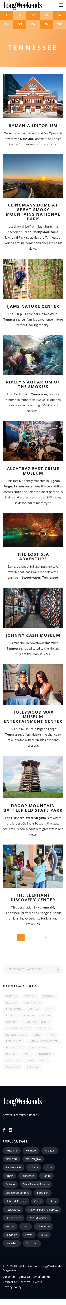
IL (7, 15)
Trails (26, 1054)
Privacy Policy (12, 1287)
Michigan (48, 996)
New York (11, 1002)
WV (59, 24)
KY (33, 15)
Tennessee (28, 1015)
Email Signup (42, 1276)
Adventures (44, 1054)
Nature (46, 1015)
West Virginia (32, 1002)
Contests (25, 1276)
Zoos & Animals (39, 1047)
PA (33, 24)
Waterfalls (12, 1066)
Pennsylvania (14, 1009)
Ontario (11, 1021)
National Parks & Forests (43, 1041)
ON (20, 24)
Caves (30, 1060)
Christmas (33, 1066)
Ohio (49, 1009)
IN (20, 15)
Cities (37, 1034)
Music (44, 1060)
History (10, 1054)
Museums (11, 996)
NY (59, 15)
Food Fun (43, 1028)
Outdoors (12, 1060)
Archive (25, 1282)
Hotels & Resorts (16, 1034)
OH (7, 24)
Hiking (51, 1034)
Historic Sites (14, 1047)
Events (37, 1282)
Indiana (34, 1009)
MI (46, 15)
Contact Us (10, 1282)
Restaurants (13, 1041)
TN (46, 24)
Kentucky (29, 996)
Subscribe (9, 1276)
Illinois (10, 1015)
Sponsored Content (18, 1028)
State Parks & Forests (36, 1021)
